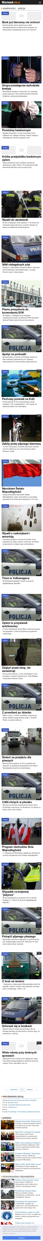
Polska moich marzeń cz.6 (24, 1223)
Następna (30, 1089)
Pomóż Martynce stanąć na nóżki (27, 1212)
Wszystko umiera (13, 1102)
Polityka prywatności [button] (9, 1233)
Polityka (7, 1117)
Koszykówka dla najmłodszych (26, 1201)
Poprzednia (14, 1089)
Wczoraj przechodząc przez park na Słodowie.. (22, 1100)
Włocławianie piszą (13, 1096)
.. (8, 1109)
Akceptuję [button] (21, 1238)
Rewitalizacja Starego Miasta (25, 1191)
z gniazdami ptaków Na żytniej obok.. (19, 1105)
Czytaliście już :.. (13, 1107)
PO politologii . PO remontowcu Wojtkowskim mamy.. (24, 1112)
